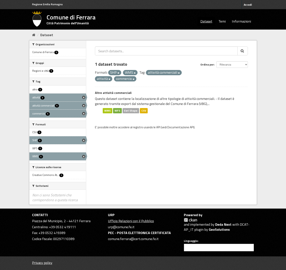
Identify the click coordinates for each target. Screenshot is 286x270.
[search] (242, 50)
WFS (117, 111)
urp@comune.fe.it (121, 227)
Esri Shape (130, 111)
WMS (107, 111)
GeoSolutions (219, 229)
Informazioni (241, 21)
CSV (143, 111)
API (158, 127)
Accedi (248, 5)
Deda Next (223, 224)
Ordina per (207, 64)
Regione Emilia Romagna (47, 4)
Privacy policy (42, 262)
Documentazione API (180, 127)
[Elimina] (118, 72)
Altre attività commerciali (113, 92)
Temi (222, 21)
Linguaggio (191, 241)
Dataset (206, 21)
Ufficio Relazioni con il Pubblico (131, 221)
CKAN (190, 220)
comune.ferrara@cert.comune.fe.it (133, 238)
